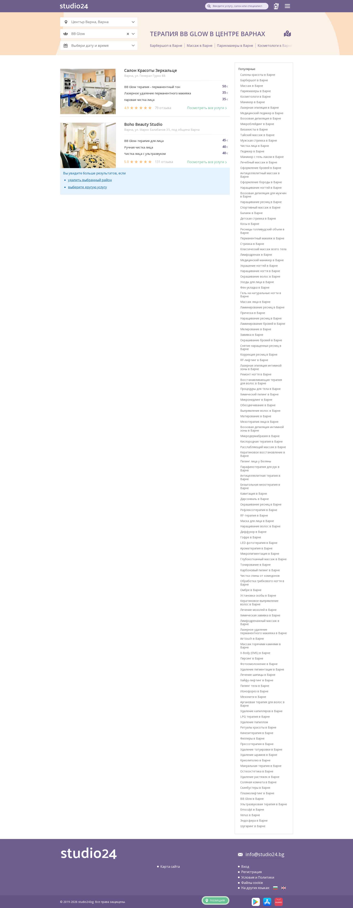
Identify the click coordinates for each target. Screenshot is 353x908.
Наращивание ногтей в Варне (261, 188)
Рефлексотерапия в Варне (258, 510)
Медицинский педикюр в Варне (261, 113)
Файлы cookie (252, 882)
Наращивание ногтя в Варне (260, 271)
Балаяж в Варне (251, 213)
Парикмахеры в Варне (235, 45)
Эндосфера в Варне (254, 820)
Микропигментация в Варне (259, 554)
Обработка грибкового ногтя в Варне (262, 582)
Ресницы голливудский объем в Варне (262, 231)
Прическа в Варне (252, 313)
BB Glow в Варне (252, 799)
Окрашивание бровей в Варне (261, 340)
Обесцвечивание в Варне (258, 405)
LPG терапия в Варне (255, 716)
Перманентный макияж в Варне (262, 238)
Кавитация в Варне (253, 493)
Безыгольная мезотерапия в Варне (260, 486)
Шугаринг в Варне (252, 826)
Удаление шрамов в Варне (258, 755)
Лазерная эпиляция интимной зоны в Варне (261, 367)
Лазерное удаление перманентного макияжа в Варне (263, 631)
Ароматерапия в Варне (256, 548)
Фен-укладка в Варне (254, 287)
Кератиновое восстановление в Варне (262, 454)
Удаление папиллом (254, 722)
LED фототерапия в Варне (258, 543)
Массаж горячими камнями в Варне (260, 645)
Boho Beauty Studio (143, 124)
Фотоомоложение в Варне (259, 664)
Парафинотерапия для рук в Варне (259, 468)
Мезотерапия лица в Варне (259, 422)
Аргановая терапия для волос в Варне (262, 703)
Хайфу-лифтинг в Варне (256, 680)
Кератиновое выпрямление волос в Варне (259, 602)
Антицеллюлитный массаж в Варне (260, 174)
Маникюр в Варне (252, 102)
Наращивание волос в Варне (260, 526)
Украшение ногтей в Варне (259, 266)
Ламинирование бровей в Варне (262, 324)
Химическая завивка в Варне (260, 615)
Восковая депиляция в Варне (260, 118)
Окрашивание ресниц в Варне (261, 504)
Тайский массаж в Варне (257, 135)
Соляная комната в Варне (258, 782)
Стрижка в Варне (252, 244)
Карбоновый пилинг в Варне (260, 570)
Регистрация (251, 872)
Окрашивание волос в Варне (260, 276)
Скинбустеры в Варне (255, 788)
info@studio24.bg (265, 854)
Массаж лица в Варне (255, 302)
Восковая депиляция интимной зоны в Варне (262, 428)
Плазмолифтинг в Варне (257, 793)
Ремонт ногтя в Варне (255, 374)
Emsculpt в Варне (252, 809)
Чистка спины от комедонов (260, 576)
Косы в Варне (249, 224)
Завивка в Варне (251, 335)
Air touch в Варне (252, 638)
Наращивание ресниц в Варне (261, 202)
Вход (245, 866)
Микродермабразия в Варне (260, 436)
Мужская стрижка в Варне (258, 140)
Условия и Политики (257, 877)
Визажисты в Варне (254, 129)
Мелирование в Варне (255, 329)
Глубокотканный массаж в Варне (263, 559)
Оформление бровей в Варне (260, 168)
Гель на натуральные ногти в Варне (260, 294)
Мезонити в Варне (253, 697)
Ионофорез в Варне (254, 691)
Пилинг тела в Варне (254, 686)
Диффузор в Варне (253, 532)
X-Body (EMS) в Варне (255, 653)
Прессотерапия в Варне (257, 744)
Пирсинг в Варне (251, 658)
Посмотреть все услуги (205, 108)
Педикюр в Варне (252, 151)
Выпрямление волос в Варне (260, 411)
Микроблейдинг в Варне (257, 124)
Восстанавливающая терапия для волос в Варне (261, 381)
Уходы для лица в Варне (257, 282)
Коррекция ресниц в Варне (258, 354)
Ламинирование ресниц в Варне (262, 307)
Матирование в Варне (255, 416)
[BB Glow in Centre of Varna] (283, 887)
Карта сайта (170, 866)
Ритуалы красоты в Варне (258, 727)
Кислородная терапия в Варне (261, 441)
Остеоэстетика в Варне (256, 771)
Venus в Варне (250, 815)
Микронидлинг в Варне (256, 400)
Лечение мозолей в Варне (258, 610)
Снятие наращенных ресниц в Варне (260, 347)
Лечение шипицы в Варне (257, 675)
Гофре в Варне (250, 537)
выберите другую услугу (87, 187)
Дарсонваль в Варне (254, 499)
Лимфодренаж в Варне (256, 255)
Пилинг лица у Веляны (255, 461)
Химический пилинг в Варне (259, 394)
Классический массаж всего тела (263, 249)
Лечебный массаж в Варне (258, 162)
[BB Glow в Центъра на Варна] (275, 887)
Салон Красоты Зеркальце (150, 71)
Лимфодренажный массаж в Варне (259, 622)
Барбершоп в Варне (166, 45)
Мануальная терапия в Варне (261, 766)
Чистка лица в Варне (254, 146)
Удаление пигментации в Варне (262, 669)
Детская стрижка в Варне (258, 218)
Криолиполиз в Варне (255, 760)
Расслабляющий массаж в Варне (263, 447)
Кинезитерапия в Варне (256, 733)
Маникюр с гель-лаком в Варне (262, 157)
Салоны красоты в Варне (257, 75)
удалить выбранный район (90, 180)
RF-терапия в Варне (254, 515)
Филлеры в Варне (252, 738)
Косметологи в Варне (275, 45)
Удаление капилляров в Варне (261, 711)
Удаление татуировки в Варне (261, 749)
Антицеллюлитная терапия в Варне (260, 477)
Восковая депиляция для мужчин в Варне (263, 195)
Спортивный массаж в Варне (260, 207)
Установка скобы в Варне (258, 595)
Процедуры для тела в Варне (260, 389)
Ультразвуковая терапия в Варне (263, 804)
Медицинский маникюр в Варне (262, 260)
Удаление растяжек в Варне (259, 777)
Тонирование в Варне (255, 565)
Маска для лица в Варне (257, 521)
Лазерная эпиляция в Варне (259, 107)
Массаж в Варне (199, 45)
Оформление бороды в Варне (261, 182)
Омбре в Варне (250, 590)
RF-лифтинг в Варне (254, 360)
